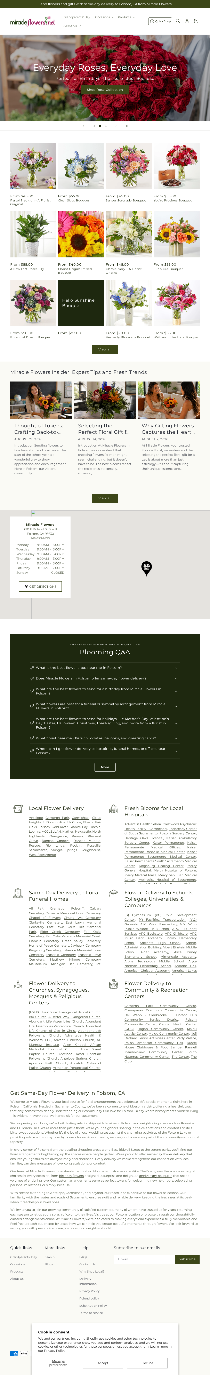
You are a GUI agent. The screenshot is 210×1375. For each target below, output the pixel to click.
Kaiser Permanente (168, 843)
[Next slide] (116, 125)
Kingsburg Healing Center (161, 866)
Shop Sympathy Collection (105, 96)
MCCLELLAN (51, 831)
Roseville (93, 845)
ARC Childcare (176, 933)
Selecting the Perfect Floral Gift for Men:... (105, 429)
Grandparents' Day (23, 1257)
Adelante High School (160, 943)
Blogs (49, 1264)
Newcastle (83, 831)
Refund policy (89, 1298)
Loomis (34, 831)
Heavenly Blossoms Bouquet (128, 337)
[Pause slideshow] (126, 125)
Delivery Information (88, 1281)
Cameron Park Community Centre (160, 1006)
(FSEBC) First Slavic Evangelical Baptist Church (64, 1012)
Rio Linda (55, 845)
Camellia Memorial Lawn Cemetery (73, 913)
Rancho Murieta (87, 841)
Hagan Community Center (160, 1029)
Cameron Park (57, 818)
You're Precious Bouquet (173, 200)
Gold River (60, 827)
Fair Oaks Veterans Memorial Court (73, 936)
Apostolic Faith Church (48, 1063)
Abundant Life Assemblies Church (56, 1021)
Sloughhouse (90, 850)
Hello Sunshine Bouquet (78, 303)
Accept (103, 1363)
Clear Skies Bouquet (73, 200)
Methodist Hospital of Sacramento (167, 880)
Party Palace (186, 1038)
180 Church (38, 1017)
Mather (67, 831)
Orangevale (58, 836)
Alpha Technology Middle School (154, 961)
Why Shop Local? (91, 1271)
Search (50, 1257)
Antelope (36, 818)
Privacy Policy (54, 1351)
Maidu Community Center (169, 1033)
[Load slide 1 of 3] (94, 126)
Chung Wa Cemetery (82, 918)
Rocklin (75, 845)
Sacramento (38, 850)
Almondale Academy (178, 957)
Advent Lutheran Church (74, 1040)
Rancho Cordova (56, 841)
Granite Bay (79, 827)
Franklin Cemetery (44, 941)
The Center (180, 1057)
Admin (191, 943)
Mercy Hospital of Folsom (175, 870)
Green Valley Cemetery (81, 941)
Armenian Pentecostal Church (76, 1068)
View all (105, 349)
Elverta (88, 822)
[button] (104, 17)
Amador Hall (185, 966)
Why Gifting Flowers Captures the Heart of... (168, 429)
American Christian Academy (147, 971)
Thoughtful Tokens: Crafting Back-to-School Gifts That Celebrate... (38, 429)
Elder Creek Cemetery (59, 932)
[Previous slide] (83, 125)
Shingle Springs (64, 850)
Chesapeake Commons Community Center (160, 1010)
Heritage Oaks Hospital (143, 838)
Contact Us (87, 1264)
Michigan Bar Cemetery (71, 964)
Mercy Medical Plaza (140, 875)
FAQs (83, 1257)
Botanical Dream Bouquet (30, 337)
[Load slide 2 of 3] (100, 126)
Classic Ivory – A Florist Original (124, 271)
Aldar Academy (154, 952)
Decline (147, 1363)
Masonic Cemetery (61, 955)
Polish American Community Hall (153, 1043)
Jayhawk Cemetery (85, 945)
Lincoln (94, 827)
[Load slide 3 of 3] (106, 126)
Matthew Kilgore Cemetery (75, 959)
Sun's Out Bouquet (168, 269)
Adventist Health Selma (142, 824)
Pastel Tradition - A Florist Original (30, 202)
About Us (17, 1279)
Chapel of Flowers (44, 918)
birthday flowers (71, 1176)
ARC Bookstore (151, 933)
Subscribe (187, 1259)
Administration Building (142, 947)
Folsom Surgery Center (178, 833)
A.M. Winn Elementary (158, 924)
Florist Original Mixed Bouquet (75, 271)
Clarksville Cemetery (45, 922)
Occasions (17, 1264)
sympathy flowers (62, 1137)
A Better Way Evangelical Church (74, 1017)
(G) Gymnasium (137, 915)
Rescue (34, 845)
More (105, 767)
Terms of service (91, 1313)
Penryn (77, 836)
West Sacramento (42, 855)
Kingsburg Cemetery (45, 950)
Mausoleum (38, 964)
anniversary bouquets (155, 1176)
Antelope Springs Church (80, 1058)
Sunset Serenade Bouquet (126, 200)
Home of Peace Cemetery (49, 945)
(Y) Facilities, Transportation (162, 919)
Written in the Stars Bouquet (176, 337)
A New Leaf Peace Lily (27, 269)
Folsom (44, 827)
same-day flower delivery (166, 1154)
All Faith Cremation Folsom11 (56, 908)
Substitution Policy (93, 1306)
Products (16, 1271)
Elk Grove (73, 822)
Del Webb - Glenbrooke (145, 1015)
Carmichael (80, 818)
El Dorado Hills (53, 822)
